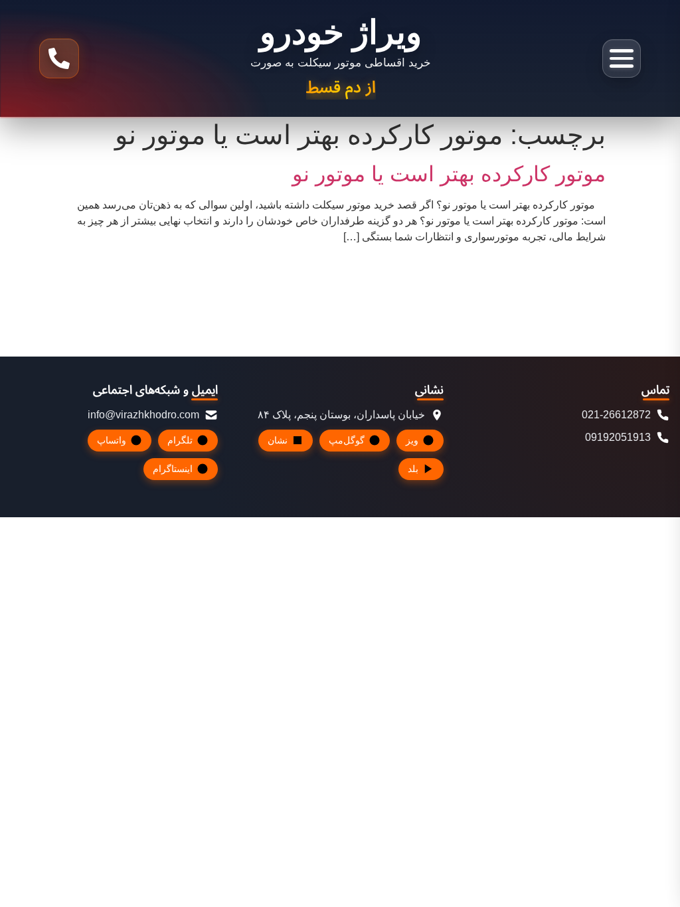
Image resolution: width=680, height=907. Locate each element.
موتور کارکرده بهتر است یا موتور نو (449, 174)
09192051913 (618, 437)
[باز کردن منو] (621, 58)
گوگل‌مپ (347, 440)
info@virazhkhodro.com (143, 414)
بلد (413, 468)
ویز (412, 440)
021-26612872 (616, 414)
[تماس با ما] (59, 58)
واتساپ (111, 440)
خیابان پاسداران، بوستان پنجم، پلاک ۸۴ (341, 414)
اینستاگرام (173, 468)
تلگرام (180, 440)
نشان (278, 440)
